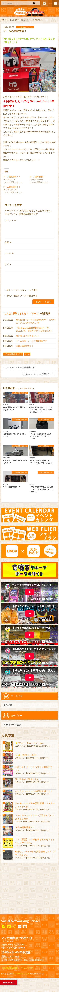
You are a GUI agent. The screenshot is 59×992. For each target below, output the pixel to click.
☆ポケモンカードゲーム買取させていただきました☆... (35, 817)
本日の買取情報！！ (24, 346)
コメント (10, 220)
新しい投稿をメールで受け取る (22, 295)
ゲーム (35, 313)
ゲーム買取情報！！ (11, 177)
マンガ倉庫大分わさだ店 (21, 974)
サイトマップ (27, 968)
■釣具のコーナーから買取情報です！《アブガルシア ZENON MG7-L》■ (36, 321)
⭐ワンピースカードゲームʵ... (29, 743)
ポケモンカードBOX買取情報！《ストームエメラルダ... (35, 805)
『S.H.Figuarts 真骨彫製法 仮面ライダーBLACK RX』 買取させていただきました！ (34, 329)
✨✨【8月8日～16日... (26, 755)
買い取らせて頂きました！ (27, 336)
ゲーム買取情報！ (37, 177)
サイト (8, 264)
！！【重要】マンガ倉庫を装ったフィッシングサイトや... (35, 841)
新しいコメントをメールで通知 (22, 290)
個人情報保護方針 (10, 968)
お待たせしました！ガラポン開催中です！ (33, 769)
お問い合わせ (44, 3)
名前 (8, 242)
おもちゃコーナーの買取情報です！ (21, 367)
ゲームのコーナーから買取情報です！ (32, 341)
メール (9, 253)
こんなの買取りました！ (16, 313)
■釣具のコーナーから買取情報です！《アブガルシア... (35, 853)
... (24, 979)
